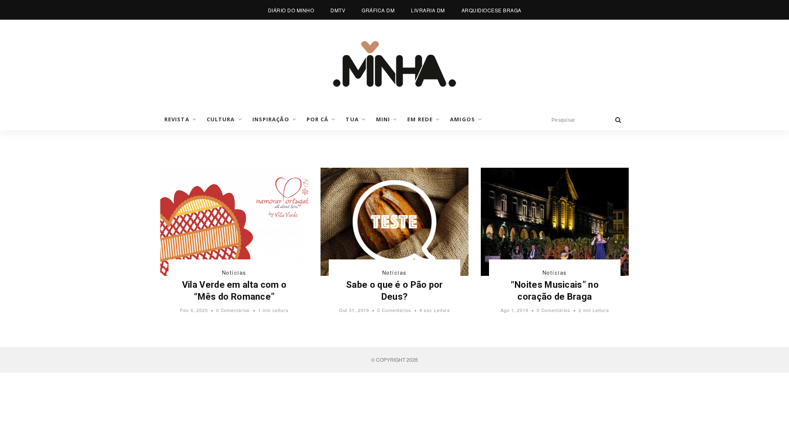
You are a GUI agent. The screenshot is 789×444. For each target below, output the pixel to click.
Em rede (420, 119)
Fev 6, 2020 (194, 310)
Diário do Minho (291, 10)
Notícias (234, 272)
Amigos (462, 119)
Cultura (221, 119)
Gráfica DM (378, 10)
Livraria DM (428, 10)
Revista (176, 119)
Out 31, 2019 (354, 310)
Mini (383, 119)
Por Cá (318, 119)
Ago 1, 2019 (514, 310)
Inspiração (270, 119)
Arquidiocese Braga (491, 10)
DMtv (337, 10)
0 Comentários (233, 310)
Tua (352, 119)
